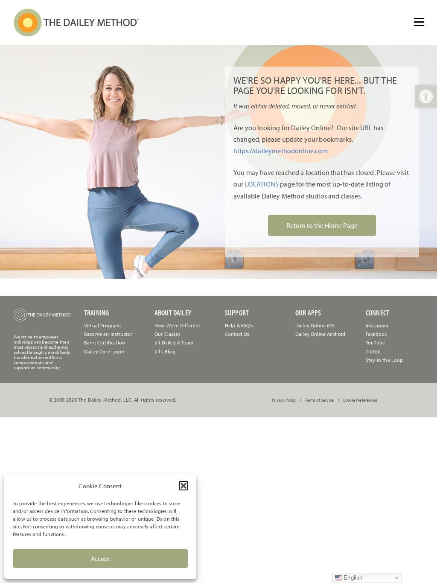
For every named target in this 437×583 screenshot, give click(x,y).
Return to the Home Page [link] (322, 225)
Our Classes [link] (167, 334)
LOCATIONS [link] (261, 184)
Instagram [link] (377, 325)
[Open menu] (419, 22)
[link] (426, 96)
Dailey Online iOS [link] (315, 325)
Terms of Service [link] (319, 400)
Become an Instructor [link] (108, 334)
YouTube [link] (375, 342)
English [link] (352, 577)
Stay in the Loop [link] (384, 360)
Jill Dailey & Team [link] (173, 342)
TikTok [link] (373, 351)
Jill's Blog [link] (164, 351)
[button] (183, 485)
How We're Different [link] (177, 325)
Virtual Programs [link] (103, 325)
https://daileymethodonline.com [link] (280, 150)
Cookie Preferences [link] (360, 400)
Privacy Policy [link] (284, 400)
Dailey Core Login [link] (104, 351)
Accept (100, 558)
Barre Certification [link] (104, 342)
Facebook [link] (376, 334)
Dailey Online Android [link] (320, 334)
